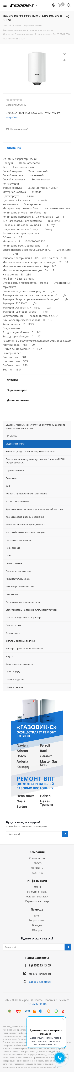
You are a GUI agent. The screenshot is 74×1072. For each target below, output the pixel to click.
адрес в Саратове (40, 981)
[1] (8, 100)
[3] (14, 100)
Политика (37, 872)
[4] (17, 100)
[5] (21, 100)
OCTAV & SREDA (37, 1004)
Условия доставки (37, 896)
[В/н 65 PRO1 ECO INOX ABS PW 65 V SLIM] (37, 68)
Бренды (37, 925)
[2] (11, 100)
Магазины (37, 867)
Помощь (37, 886)
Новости (37, 863)
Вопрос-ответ (37, 920)
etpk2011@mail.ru (40, 973)
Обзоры (37, 930)
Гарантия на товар (37, 901)
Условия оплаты (37, 891)
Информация (37, 881)
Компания (37, 852)
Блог (37, 915)
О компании (37, 858)
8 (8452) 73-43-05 (40, 965)
